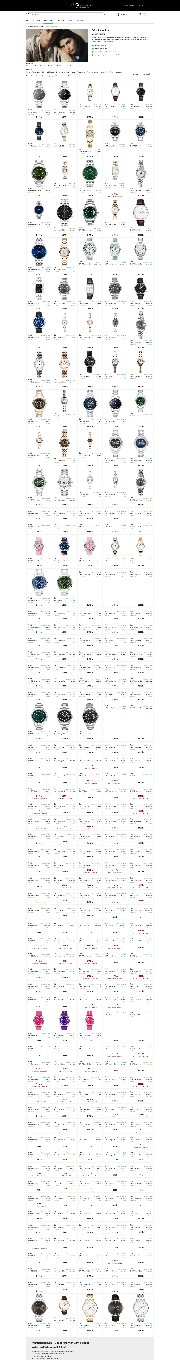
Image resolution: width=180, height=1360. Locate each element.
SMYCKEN (60, 20)
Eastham (35, 66)
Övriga (72, 66)
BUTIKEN (71, 20)
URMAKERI (81, 20)
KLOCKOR (36, 20)
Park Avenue (52, 66)
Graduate (43, 66)
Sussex (66, 66)
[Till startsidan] (83, 5)
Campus (28, 66)
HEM (27, 20)
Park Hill (59, 66)
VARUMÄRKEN (48, 20)
